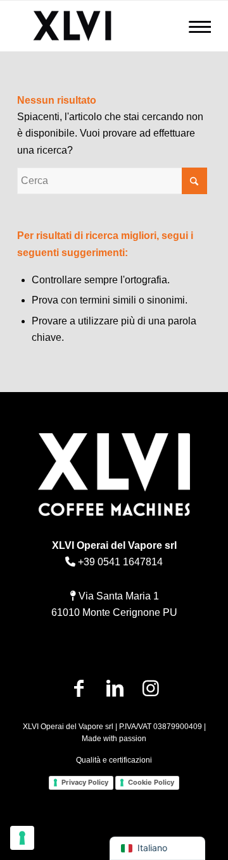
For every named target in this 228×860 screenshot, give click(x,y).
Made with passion (114, 738)
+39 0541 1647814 (119, 561)
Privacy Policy (84, 782)
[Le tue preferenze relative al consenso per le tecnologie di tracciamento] (22, 838)
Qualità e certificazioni (114, 760)
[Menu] (200, 26)
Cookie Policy (151, 782)
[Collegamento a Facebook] (78, 688)
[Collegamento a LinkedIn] (115, 688)
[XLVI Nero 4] (94, 26)
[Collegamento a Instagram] (151, 688)
